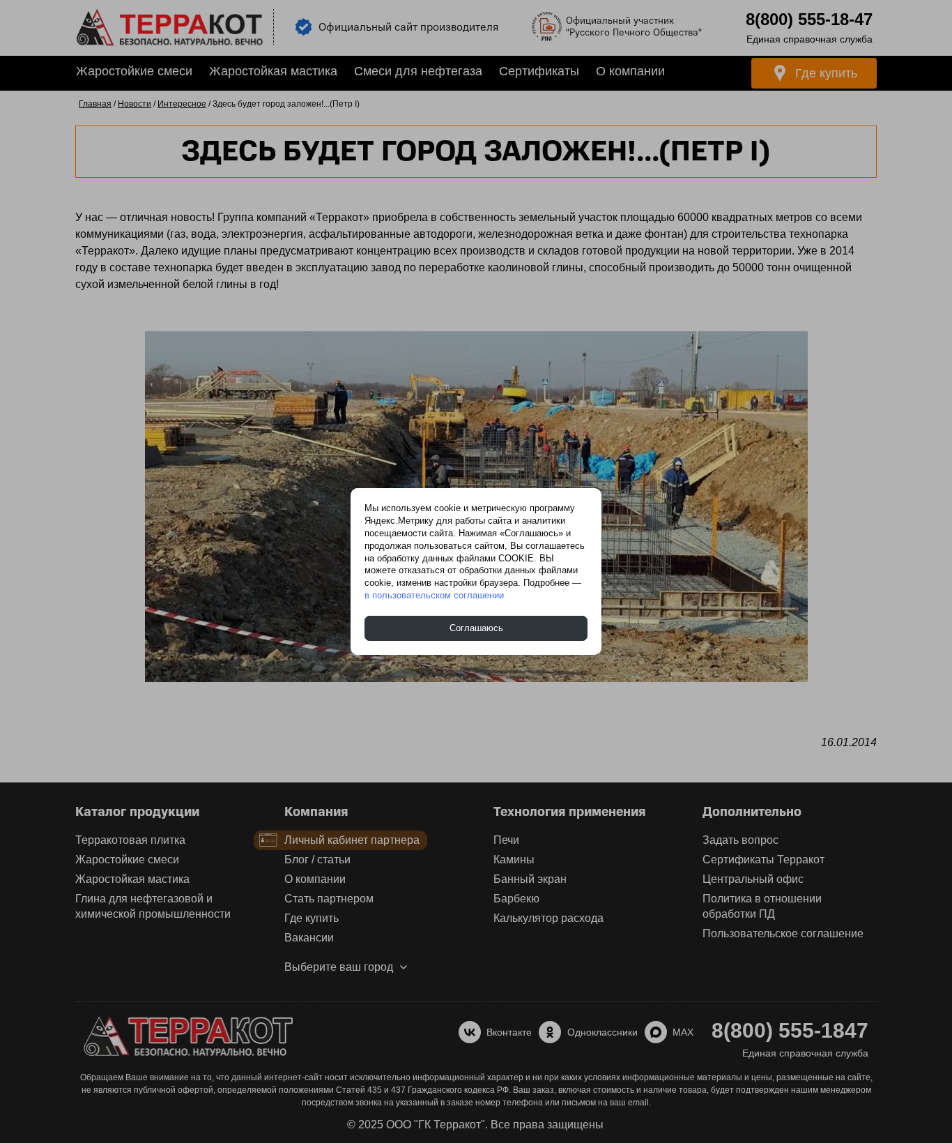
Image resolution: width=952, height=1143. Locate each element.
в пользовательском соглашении (434, 595)
